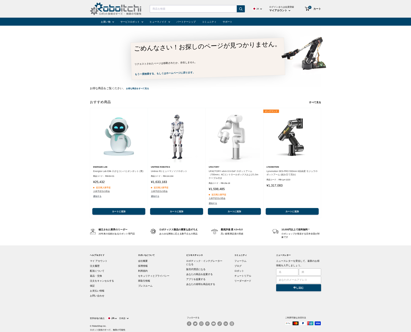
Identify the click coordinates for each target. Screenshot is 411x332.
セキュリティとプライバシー (153, 275)
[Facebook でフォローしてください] (189, 323)
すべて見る (315, 102)
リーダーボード (242, 280)
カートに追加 (119, 211)
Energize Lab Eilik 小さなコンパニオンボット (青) (118, 171)
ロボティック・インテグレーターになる (204, 263)
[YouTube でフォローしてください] (213, 323)
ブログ (238, 265)
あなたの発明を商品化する (200, 284)
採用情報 (143, 265)
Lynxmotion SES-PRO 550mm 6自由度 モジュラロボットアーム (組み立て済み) (292, 173)
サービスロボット (130, 21)
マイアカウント (278, 10)
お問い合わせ (97, 295)
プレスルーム (145, 285)
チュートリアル (242, 275)
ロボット (239, 270)
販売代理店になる (196, 269)
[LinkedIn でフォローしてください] (225, 323)
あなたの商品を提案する (199, 274)
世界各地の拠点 (97, 318)
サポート (227, 21)
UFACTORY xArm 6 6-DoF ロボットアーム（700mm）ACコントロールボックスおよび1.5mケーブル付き (233, 174)
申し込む (298, 287)
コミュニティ (209, 21)
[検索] (241, 8)
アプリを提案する (196, 279)
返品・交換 (96, 275)
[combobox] (193, 9)
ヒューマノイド (158, 21)
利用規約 (143, 270)
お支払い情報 (97, 290)
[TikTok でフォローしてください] (219, 323)
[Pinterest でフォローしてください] (207, 323)
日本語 (123, 318)
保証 (92, 285)
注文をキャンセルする (102, 280)
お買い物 (106, 21)
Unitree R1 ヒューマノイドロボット (169, 171)
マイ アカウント (98, 261)
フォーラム (240, 261)
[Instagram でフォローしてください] (201, 323)
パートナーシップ (186, 21)
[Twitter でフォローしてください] (195, 323)
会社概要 (143, 261)
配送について (97, 270)
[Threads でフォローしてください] (232, 323)
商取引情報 (144, 280)
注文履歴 (95, 265)
